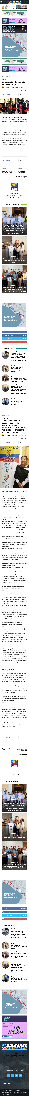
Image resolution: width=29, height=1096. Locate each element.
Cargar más (14, 408)
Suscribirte (23, 342)
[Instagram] (13, 197)
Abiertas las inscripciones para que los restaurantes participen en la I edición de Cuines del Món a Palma (14, 289)
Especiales (7, 76)
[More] (20, 94)
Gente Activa (14, 223)
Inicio (3, 76)
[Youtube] (18, 197)
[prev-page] (3, 296)
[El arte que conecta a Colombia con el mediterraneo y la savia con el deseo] (14, 250)
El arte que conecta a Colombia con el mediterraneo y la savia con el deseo (14, 260)
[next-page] (5, 296)
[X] (16, 197)
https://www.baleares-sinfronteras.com (14, 195)
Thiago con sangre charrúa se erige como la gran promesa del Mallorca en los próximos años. (19, 402)
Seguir (24, 335)
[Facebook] (10, 197)
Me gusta (23, 331)
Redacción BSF (10, 87)
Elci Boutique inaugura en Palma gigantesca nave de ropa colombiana (7, 171)
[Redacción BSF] (3, 87)
